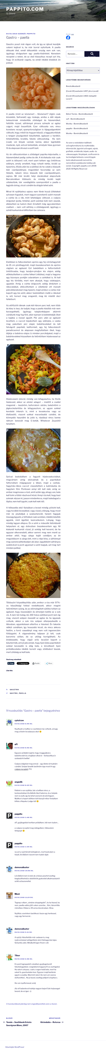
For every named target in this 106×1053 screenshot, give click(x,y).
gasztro (14, 689)
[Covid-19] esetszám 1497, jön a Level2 (82, 91)
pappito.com (25, 9)
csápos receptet (21, 769)
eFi (16, 744)
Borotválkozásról (73, 86)
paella (22, 693)
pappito (31, 34)
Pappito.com (70, 34)
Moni (17, 894)
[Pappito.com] (68, 39)
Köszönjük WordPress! (14, 1047)
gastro (14, 693)
